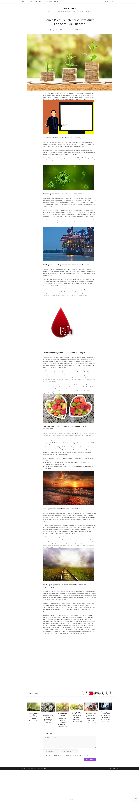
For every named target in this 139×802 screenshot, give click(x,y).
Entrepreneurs (67, 30)
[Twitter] (105, 1)
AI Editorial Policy (69, 799)
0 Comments (85, 30)
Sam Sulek (75, 30)
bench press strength (75, 357)
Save (91, 693)
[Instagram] (110, 1)
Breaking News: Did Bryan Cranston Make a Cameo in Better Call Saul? (91, 716)
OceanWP (44, 768)
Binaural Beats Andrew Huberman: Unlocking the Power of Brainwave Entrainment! (62, 718)
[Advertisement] (69, 782)
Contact (115, 768)
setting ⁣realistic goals (50, 519)
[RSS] (112, 1)
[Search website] (116, 2)
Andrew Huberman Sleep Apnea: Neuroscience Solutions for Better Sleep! (48, 718)
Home (110, 768)
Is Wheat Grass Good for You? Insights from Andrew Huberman (76, 715)
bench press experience (75, 142)
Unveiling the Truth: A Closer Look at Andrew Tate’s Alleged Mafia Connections (105, 715)
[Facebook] (108, 1)
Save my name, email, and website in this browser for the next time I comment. (66, 755)
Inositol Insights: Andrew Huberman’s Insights (34, 716)
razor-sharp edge (47, 206)
